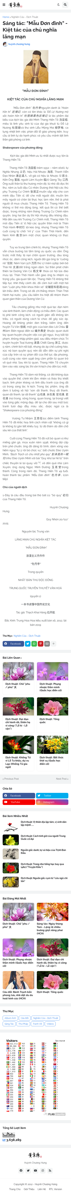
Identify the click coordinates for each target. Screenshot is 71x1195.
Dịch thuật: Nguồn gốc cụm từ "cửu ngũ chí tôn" (44, 879)
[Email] (47, 644)
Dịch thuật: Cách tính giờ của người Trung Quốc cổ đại (43, 837)
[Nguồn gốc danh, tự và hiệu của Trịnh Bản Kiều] (11, 854)
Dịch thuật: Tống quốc (49, 721)
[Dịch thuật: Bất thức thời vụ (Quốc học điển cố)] (52, 745)
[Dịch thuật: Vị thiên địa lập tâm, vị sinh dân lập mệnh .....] (11, 825)
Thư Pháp (23, 1024)
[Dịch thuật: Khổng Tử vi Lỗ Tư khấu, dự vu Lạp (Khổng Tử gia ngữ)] (18, 745)
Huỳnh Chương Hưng (46, 1184)
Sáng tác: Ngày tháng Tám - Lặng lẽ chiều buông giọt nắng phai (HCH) (50, 928)
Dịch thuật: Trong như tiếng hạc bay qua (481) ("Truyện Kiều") (42, 865)
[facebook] (21, 1171)
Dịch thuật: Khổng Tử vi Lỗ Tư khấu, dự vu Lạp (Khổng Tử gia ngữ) (18, 762)
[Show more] (53, 644)
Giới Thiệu (29, 1189)
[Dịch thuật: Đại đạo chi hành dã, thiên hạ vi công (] (18, 706)
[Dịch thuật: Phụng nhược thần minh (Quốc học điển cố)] (52, 671)
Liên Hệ (42, 1189)
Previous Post (11, 778)
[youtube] (35, 1171)
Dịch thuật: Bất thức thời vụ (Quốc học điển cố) (51, 760)
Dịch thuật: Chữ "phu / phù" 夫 (17, 685)
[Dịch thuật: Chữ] (18, 671)
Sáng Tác (9, 1024)
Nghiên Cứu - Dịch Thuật (24, 17)
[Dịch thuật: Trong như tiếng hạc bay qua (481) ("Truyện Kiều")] (11, 868)
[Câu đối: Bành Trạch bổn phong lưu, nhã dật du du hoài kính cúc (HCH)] (18, 980)
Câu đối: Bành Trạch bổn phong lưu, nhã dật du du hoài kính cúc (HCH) (18, 995)
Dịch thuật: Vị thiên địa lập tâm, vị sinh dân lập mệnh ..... (43, 823)
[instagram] (43, 1171)
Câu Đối (25, 1018)
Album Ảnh (10, 1018)
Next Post (61, 778)
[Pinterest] (40, 644)
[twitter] (28, 1171)
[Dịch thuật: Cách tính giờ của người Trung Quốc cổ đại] (11, 840)
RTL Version (55, 1189)
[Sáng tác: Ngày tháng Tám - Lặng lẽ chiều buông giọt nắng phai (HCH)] (52, 912)
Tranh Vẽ (37, 1024)
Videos (50, 1024)
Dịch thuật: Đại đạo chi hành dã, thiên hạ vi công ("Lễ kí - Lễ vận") (17, 724)
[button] (4, 5)
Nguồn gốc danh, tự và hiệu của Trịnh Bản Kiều (43, 851)
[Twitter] (28, 644)
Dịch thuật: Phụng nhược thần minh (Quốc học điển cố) (51, 687)
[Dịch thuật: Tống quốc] (52, 706)
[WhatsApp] (34, 644)
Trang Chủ (14, 1189)
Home (6, 17)
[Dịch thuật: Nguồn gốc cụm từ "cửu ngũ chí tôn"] (11, 882)
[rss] (50, 1171)
